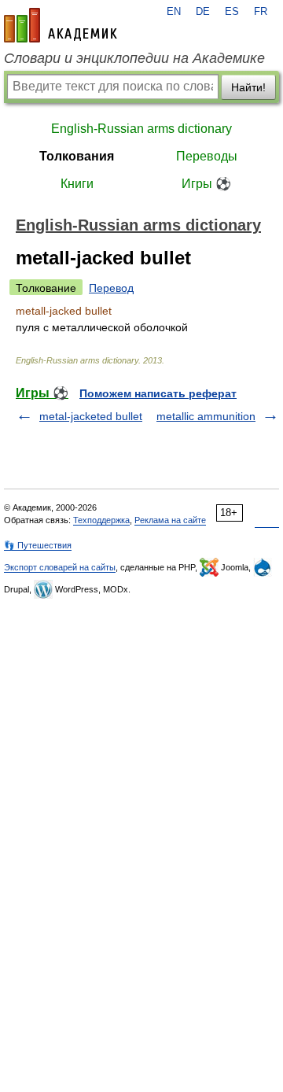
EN (174, 11)
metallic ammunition (205, 416)
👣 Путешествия (38, 545)
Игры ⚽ (206, 183)
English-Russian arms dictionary (141, 128)
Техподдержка (101, 520)
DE (203, 11)
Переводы (206, 156)
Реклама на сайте (170, 520)
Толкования (76, 156)
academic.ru (60, 25)
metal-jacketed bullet (90, 416)
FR (260, 11)
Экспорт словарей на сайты (60, 567)
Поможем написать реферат (158, 393)
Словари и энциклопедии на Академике (134, 58)
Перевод (111, 288)
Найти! (248, 87)
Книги (77, 183)
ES (232, 11)
